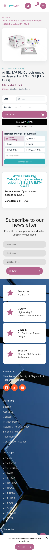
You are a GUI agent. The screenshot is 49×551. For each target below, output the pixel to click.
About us (8, 411)
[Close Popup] (46, 537)
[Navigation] (43, 6)
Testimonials (10, 436)
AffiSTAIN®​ (9, 513)
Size (6, 99)
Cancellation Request (15, 441)
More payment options (24, 126)
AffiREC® (8, 503)
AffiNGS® (8, 488)
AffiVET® (8, 518)
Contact (7, 416)
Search (7, 406)
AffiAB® (7, 458)
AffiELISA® (9, 478)
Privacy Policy (11, 421)
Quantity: (7, 107)
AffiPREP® (9, 493)
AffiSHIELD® (10, 508)
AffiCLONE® (10, 468)
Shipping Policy (12, 431)
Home (5, 17)
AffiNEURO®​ (10, 483)
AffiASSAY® (9, 463)
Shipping (5, 89)
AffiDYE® (8, 473)
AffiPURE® (9, 498)
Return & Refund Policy (16, 426)
